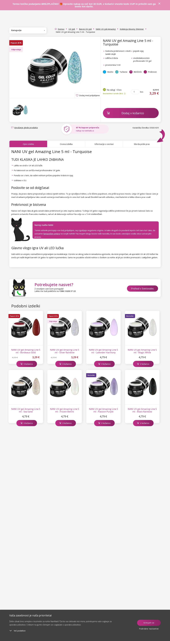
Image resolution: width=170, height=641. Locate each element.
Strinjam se (148, 622)
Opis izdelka (28, 144)
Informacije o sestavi (104, 144)
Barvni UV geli (85, 29)
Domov (61, 29)
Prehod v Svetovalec (142, 288)
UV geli (72, 29)
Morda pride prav (142, 144)
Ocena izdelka (66, 144)
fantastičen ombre (51, 233)
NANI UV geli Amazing (106, 29)
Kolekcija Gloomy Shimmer (132, 29)
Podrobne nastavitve (149, 628)
